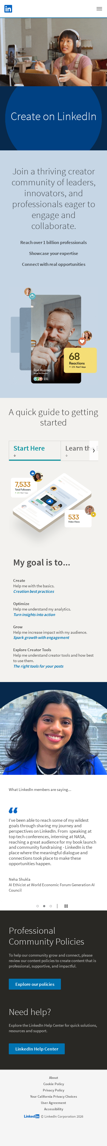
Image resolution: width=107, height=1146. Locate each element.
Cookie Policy (53, 1084)
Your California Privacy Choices (53, 1096)
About (53, 1077)
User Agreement (53, 1102)
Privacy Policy (53, 1090)
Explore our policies (34, 984)
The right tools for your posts (38, 666)
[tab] (35, 451)
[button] (37, 906)
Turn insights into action (34, 614)
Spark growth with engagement (41, 637)
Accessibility (53, 1109)
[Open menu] (99, 9)
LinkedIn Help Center (36, 1049)
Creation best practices (33, 591)
